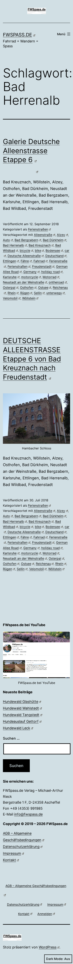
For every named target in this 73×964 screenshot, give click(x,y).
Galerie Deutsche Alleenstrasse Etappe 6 (31, 150)
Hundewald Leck (16, 728)
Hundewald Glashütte (20, 701)
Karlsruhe (10, 277)
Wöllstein (28, 298)
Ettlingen (9, 261)
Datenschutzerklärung (21, 846)
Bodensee (53, 250)
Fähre (25, 261)
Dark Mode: (54, 959)
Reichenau (43, 564)
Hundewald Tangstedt (21, 715)
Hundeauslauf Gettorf (21, 721)
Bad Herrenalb (13, 245)
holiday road (50, 272)
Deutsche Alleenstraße (24, 256)
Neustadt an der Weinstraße (23, 282)
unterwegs (54, 293)
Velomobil (10, 298)
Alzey (61, 235)
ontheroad (56, 282)
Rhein (12, 293)
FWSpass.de (17, 35)
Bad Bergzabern (26, 240)
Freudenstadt (42, 266)
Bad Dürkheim (53, 240)
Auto (6, 240)
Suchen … (11, 738)
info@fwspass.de (28, 814)
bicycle (25, 250)
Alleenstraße (43, 235)
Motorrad (49, 277)
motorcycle (29, 277)
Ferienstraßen (38, 229)
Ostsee (43, 287)
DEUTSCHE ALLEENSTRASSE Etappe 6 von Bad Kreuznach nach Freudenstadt (32, 358)
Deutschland (54, 256)
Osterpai (9, 287)
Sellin (38, 293)
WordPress (47, 947)
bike (38, 250)
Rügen (24, 293)
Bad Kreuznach (40, 245)
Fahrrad (39, 261)
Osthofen (26, 287)
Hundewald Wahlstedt (21, 708)
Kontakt (9, 860)
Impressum (12, 853)
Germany (30, 272)
